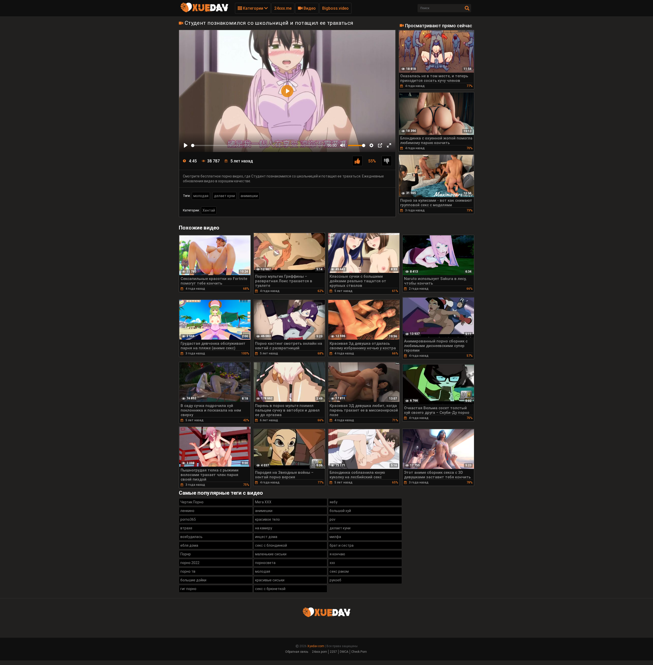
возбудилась (191, 537)
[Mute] (342, 145)
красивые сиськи (269, 580)
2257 (333, 652)
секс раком (339, 571)
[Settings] (371, 145)
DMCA (344, 652)
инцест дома (266, 537)
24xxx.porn (319, 652)
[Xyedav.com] (204, 11)
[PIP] (380, 145)
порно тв (187, 571)
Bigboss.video (335, 8)
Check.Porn (359, 652)
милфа (335, 537)
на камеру (263, 528)
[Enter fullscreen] (389, 145)
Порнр (185, 554)
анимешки (249, 196)
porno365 (188, 519)
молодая (200, 196)
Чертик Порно (192, 502)
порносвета (265, 563)
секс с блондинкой (271, 545)
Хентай (209, 210)
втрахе (186, 528)
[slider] (258, 145)
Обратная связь (296, 652)
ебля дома (189, 545)
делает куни (224, 196)
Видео (309, 8)
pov (332, 519)
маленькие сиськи (270, 554)
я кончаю (337, 554)
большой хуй (340, 511)
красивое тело (267, 519)
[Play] (186, 145)
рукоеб (335, 580)
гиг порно (188, 589)
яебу (333, 502)
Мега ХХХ (263, 502)
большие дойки (193, 580)
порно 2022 (189, 563)
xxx (332, 563)
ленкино (187, 511)
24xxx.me (283, 8)
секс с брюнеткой (270, 589)
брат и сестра (342, 545)
